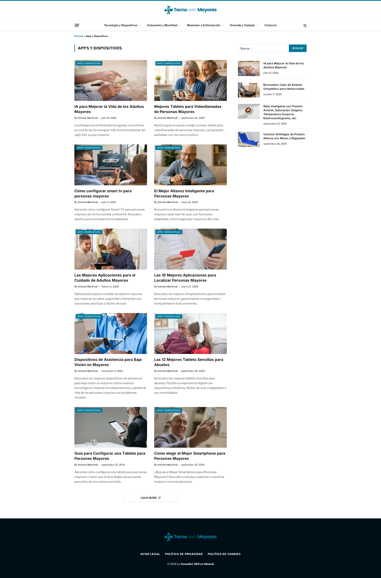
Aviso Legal (150, 554)
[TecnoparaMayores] (190, 10)
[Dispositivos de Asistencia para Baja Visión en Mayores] (110, 333)
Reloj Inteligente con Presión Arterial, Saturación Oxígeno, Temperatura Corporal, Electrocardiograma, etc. (283, 112)
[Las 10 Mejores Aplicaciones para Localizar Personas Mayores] (190, 249)
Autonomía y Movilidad (162, 25)
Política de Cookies (224, 554)
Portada (78, 36)
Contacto (271, 25)
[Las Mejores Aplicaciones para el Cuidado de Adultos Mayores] (110, 249)
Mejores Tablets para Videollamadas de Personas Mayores (187, 109)
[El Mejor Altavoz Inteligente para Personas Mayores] (190, 164)
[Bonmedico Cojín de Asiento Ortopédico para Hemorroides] (249, 90)
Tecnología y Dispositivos (120, 25)
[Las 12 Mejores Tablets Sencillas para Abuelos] (190, 333)
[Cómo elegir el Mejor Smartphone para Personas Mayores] (190, 427)
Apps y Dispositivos (89, 63)
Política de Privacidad (184, 554)
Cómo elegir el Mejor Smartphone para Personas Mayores (189, 456)
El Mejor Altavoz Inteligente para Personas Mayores (184, 193)
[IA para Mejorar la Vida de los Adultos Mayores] (110, 80)
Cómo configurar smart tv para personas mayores (103, 193)
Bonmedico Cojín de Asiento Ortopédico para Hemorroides (283, 86)
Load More (149, 497)
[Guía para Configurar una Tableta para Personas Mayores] (110, 427)
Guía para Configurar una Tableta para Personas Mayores (109, 456)
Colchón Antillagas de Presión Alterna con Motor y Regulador (284, 136)
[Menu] (77, 25)
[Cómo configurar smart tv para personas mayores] (110, 164)
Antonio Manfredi (88, 117)
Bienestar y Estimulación (203, 25)
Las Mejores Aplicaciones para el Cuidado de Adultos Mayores (104, 278)
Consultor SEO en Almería (197, 563)
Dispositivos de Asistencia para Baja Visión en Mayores (108, 362)
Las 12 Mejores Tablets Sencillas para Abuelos (188, 362)
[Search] (305, 25)
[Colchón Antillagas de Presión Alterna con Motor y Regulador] (249, 139)
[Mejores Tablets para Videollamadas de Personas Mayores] (190, 80)
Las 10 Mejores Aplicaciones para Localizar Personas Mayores (185, 278)
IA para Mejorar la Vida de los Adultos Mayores (109, 109)
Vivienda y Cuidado (242, 25)
